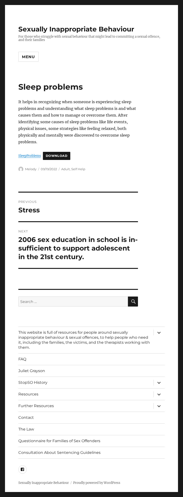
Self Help (78, 169)
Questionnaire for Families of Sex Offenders (59, 441)
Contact (26, 417)
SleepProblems (29, 156)
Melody (30, 169)
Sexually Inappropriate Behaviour (76, 29)
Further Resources (36, 406)
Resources (28, 394)
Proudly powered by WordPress (96, 483)
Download (57, 156)
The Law (26, 429)
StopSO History (32, 382)
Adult (65, 169)
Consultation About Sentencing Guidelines (59, 452)
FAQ (22, 359)
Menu (28, 57)
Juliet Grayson (31, 371)
